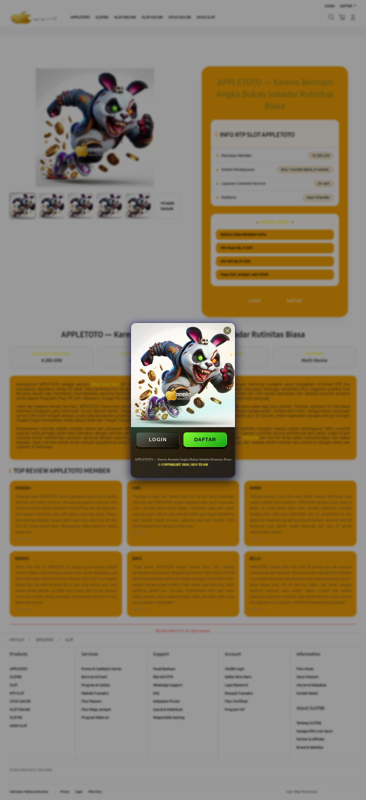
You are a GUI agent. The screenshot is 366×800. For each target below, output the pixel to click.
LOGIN (158, 439)
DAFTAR (205, 439)
